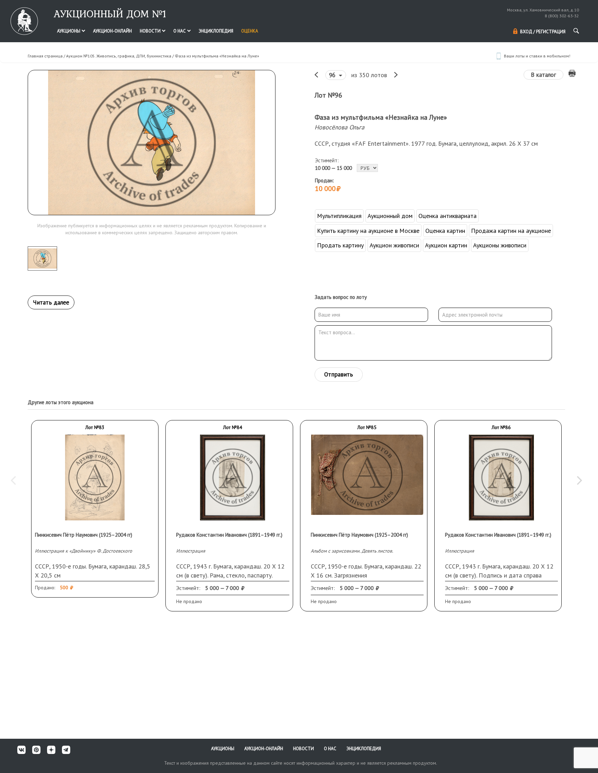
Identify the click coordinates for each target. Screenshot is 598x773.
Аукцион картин (446, 245)
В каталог (543, 75)
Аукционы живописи (499, 245)
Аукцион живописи (394, 245)
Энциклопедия (216, 31)
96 (333, 75)
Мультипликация (339, 216)
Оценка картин (445, 231)
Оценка (249, 31)
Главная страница (45, 55)
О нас (180, 31)
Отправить (338, 374)
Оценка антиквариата (447, 216)
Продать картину (340, 245)
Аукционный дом (390, 216)
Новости (151, 31)
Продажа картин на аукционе (511, 231)
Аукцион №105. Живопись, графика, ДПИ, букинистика (118, 55)
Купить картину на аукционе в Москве (368, 231)
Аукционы (69, 31)
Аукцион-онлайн (112, 31)
